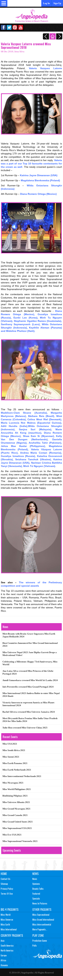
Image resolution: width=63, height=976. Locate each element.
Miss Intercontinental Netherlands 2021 (21, 776)
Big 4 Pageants (9, 909)
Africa (3, 960)
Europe (4, 955)
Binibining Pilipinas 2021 (15, 795)
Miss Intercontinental (41, 924)
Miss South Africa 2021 (13, 750)
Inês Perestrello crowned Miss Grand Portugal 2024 (28, 686)
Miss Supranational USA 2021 (17, 828)
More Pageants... (39, 929)
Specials (36, 898)
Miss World (5, 914)
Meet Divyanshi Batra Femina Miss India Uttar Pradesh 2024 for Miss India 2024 (29, 719)
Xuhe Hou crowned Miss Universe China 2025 (24, 727)
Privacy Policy (7, 888)
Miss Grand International (43, 919)
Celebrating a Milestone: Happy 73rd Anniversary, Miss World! (29, 663)
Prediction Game (39, 940)
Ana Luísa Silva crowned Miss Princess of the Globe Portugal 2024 (27, 672)
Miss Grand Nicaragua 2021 (16, 808)
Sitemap (4, 883)
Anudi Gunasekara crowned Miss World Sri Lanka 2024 (30, 680)
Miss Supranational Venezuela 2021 (20, 841)
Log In (46, 3)
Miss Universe (7, 919)
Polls (34, 945)
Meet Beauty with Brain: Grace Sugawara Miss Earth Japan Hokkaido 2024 (28, 635)
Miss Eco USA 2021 (12, 834)
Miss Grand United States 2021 (17, 821)
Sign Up (57, 3)
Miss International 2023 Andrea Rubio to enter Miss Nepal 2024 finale (31, 694)
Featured (36, 893)
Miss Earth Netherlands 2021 (16, 769)
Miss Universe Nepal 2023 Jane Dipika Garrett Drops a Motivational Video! (29, 653)
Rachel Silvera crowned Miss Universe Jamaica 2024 (28, 712)
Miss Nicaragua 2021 (12, 782)
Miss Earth (5, 924)
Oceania (4, 965)
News (35, 874)
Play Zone (38, 935)
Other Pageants (41, 909)
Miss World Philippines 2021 (16, 789)
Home (4, 874)
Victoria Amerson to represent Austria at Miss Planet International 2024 (28, 704)
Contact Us (5, 879)
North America (7, 950)
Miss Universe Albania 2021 (16, 802)
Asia (2, 940)
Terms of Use (7, 893)
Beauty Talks (38, 888)
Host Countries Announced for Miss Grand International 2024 (30, 644)
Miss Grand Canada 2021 (15, 815)
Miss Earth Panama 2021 (14, 763)
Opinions (36, 883)
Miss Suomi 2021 (10, 756)
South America (7, 945)
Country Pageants (12, 935)
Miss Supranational (40, 914)
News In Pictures (39, 903)
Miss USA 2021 (9, 743)
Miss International (9, 929)
